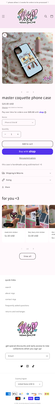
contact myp (10, 299)
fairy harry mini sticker (36, 232)
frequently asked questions (17, 305)
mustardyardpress (24, 403)
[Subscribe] (47, 356)
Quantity (5, 129)
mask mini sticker (11, 232)
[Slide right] (33, 92)
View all (27, 256)
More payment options (27, 158)
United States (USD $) (26, 384)
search (8, 287)
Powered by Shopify (35, 403)
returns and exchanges (15, 311)
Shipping (5, 107)
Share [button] (7, 187)
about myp (10, 293)
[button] (3, 16)
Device (4, 117)
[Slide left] (22, 92)
